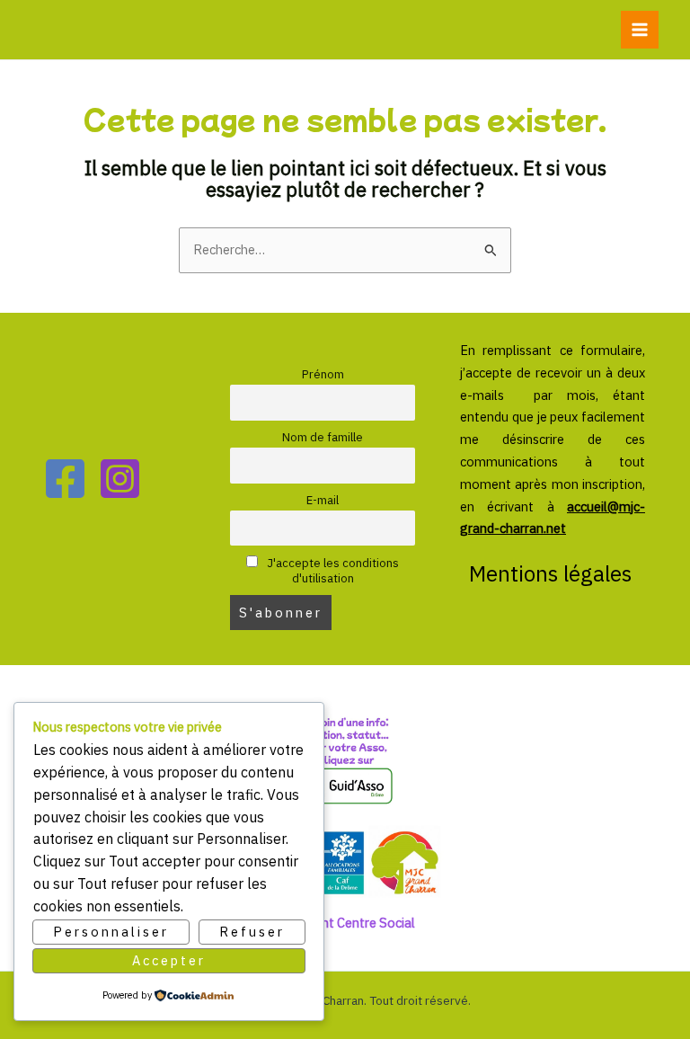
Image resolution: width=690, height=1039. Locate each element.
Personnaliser (111, 931)
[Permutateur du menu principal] (640, 30)
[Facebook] (65, 479)
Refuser (252, 931)
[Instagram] (120, 479)
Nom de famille (322, 437)
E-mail (322, 500)
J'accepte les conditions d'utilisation (331, 570)
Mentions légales (553, 573)
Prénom (323, 374)
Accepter (169, 960)
